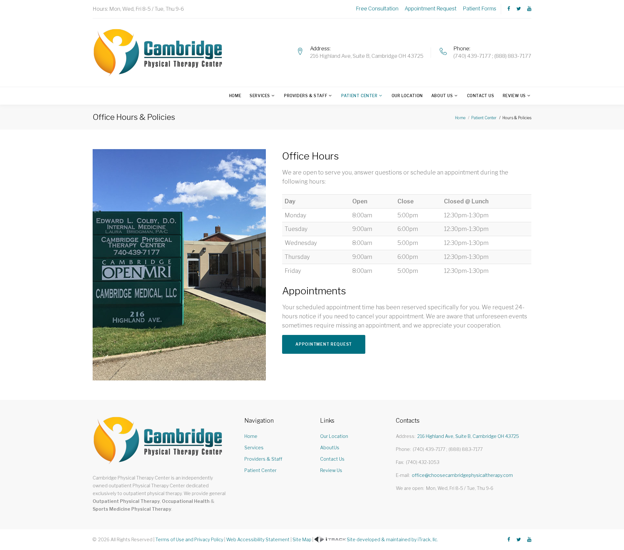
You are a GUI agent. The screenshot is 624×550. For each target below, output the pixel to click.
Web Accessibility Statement (258, 539)
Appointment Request (431, 9)
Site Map (301, 539)
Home (235, 95)
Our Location (407, 95)
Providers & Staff (305, 95)
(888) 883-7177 (512, 56)
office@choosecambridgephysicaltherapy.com (462, 475)
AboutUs (329, 447)
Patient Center (359, 95)
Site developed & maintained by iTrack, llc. (392, 539)
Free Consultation (377, 9)
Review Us (514, 95)
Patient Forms (479, 9)
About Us (442, 95)
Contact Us (480, 95)
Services (260, 95)
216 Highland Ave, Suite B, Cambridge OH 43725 (366, 56)
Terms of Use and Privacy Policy (189, 539)
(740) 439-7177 (472, 56)
